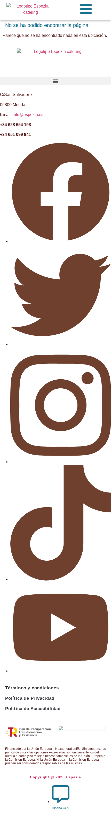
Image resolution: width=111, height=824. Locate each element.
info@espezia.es (28, 114)
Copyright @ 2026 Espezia (55, 777)
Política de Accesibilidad (33, 708)
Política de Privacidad (29, 698)
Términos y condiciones (32, 687)
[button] (55, 81)
